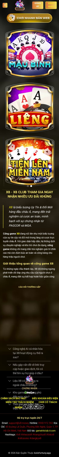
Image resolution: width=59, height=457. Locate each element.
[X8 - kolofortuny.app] (20, 5)
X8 (10, 207)
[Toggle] (10, 349)
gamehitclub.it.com (46, 430)
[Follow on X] (25, 406)
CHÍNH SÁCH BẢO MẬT (14, 398)
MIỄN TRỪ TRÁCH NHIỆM (20, 401)
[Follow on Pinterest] (30, 406)
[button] (5, 5)
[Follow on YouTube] (36, 406)
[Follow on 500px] (41, 406)
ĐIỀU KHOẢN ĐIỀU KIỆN (45, 398)
